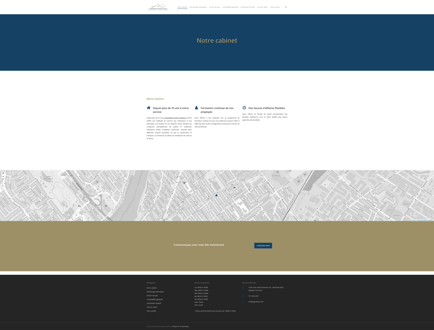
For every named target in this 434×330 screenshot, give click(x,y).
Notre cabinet (152, 288)
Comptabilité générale (155, 299)
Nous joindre (151, 311)
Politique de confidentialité (180, 326)
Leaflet (414, 220)
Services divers (152, 307)
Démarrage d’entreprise (155, 292)
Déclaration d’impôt (154, 303)
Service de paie (152, 295)
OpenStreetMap (422, 220)
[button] (217, 195)
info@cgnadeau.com (256, 302)
